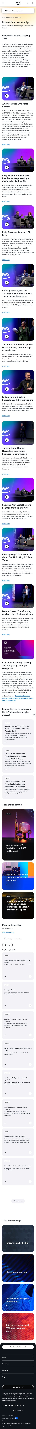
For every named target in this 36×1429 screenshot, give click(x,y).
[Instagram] (12, 1406)
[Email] (23, 1406)
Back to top (17, 1410)
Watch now (6, 144)
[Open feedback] (34, 714)
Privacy (4, 1415)
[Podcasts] (20, 1406)
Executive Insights (7, 17)
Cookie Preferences (7, 1421)
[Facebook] (6, 1406)
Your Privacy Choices (8, 1418)
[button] (13, 10)
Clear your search (7, 932)
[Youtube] (17, 1406)
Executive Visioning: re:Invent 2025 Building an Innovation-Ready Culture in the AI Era (17, 698)
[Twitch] (15, 1406)
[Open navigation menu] (2, 3)
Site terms (11, 1415)
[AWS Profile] (33, 3)
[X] (3, 1406)
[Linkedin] (9, 1406)
